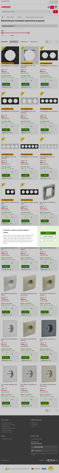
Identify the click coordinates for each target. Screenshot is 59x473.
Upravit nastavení (48, 236)
